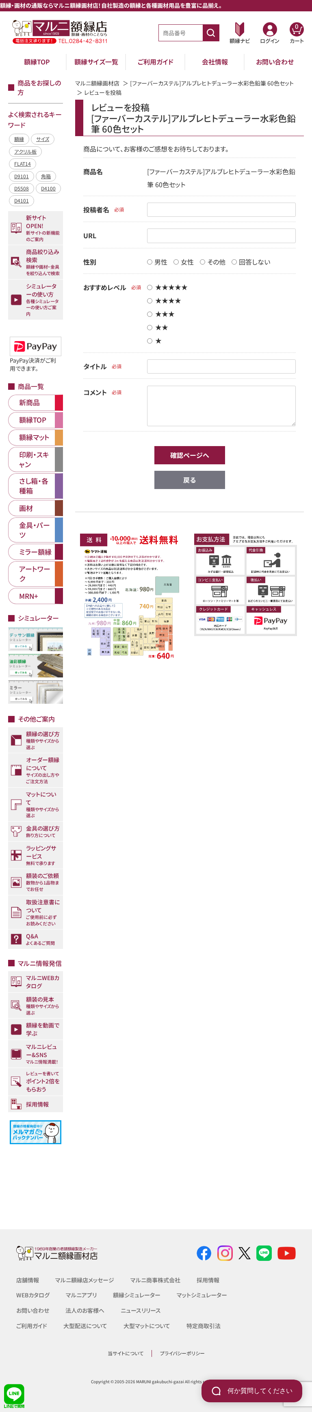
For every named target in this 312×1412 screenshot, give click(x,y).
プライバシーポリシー (182, 1353)
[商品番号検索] (211, 33)
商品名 (93, 171)
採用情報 (208, 1280)
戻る (189, 480)
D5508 (21, 188)
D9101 (21, 176)
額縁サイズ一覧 (96, 61)
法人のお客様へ (84, 1310)
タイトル (95, 366)
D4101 (21, 200)
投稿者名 (96, 209)
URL (89, 235)
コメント (95, 392)
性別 (89, 261)
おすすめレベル (104, 287)
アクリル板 (25, 151)
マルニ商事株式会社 (155, 1280)
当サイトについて (125, 1353)
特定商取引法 (203, 1326)
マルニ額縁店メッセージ (84, 1280)
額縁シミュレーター (136, 1295)
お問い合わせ (275, 61)
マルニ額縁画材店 (97, 83)
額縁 (19, 138)
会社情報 (215, 61)
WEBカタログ (33, 1295)
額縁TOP (37, 61)
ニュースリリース (141, 1310)
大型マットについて (147, 1326)
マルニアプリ (81, 1295)
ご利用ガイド (155, 61)
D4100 (48, 188)
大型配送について (85, 1326)
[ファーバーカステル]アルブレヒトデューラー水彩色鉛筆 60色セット (212, 83)
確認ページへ (189, 455)
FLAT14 (22, 163)
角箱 (46, 176)
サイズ (42, 138)
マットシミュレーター (202, 1295)
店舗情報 (27, 1280)
